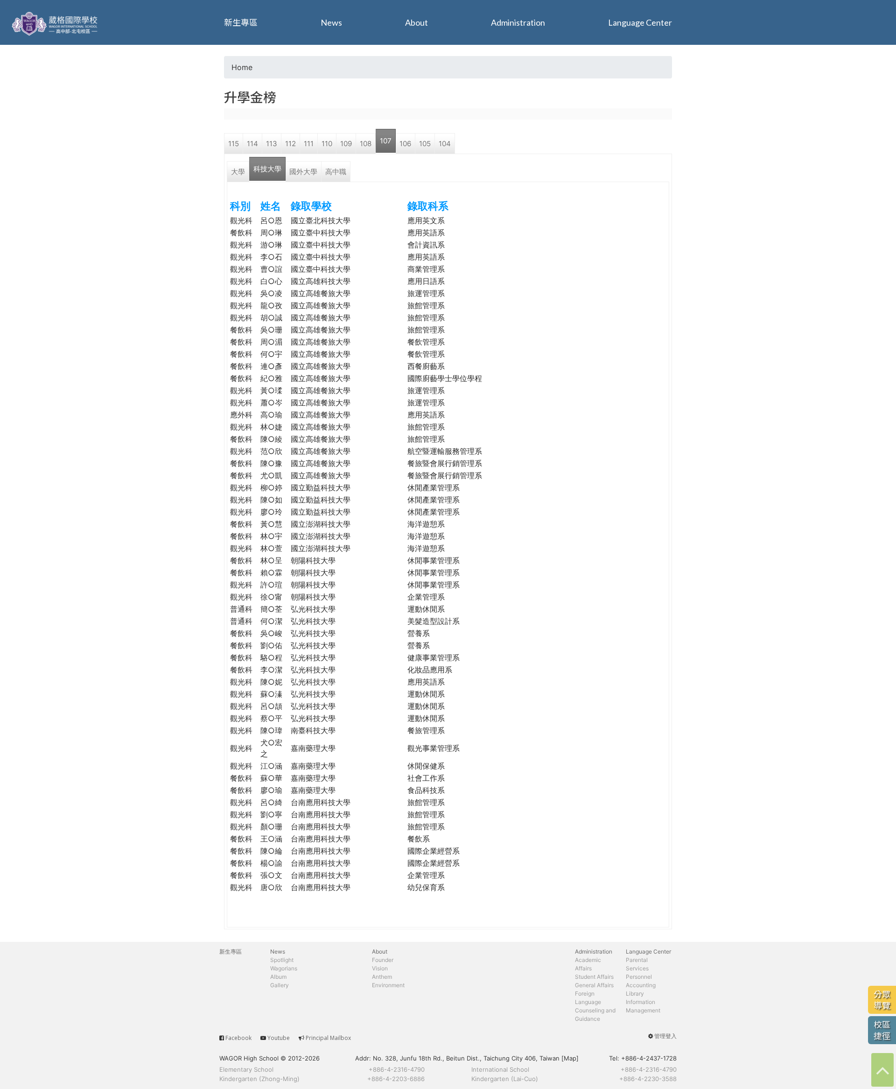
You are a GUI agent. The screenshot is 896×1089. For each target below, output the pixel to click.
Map (570, 1058)
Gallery (279, 985)
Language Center (640, 22)
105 (425, 143)
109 (346, 143)
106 (405, 143)
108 (365, 143)
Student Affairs (594, 976)
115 (233, 143)
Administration (518, 22)
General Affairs (594, 985)
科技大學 (267, 168)
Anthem (382, 976)
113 (271, 143)
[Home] (56, 22)
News (331, 22)
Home (241, 67)
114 (252, 143)
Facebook (238, 1038)
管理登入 (665, 1036)
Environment (388, 985)
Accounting (641, 985)
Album (278, 976)
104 (445, 143)
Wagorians (283, 968)
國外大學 (303, 171)
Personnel (639, 976)
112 (290, 143)
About (416, 22)
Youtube (278, 1038)
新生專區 (241, 22)
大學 (238, 171)
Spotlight (282, 959)
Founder (382, 959)
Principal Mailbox (328, 1038)
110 (327, 143)
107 (386, 140)
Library (635, 993)
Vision (380, 968)
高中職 (335, 171)
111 (309, 143)
